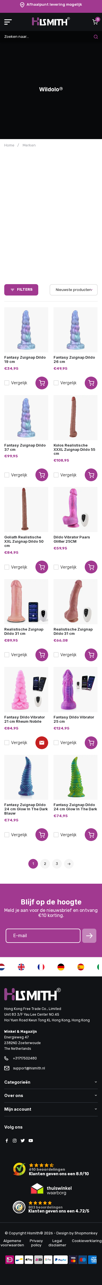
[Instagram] (14, 1141)
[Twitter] (22, 1141)
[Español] (81, 967)
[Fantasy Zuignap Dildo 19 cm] (26, 329)
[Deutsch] (61, 967)
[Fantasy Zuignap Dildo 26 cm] (75, 329)
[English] (21, 967)
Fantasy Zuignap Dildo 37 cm (25, 447)
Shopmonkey (86, 1233)
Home (9, 145)
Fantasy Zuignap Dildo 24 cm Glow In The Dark (75, 806)
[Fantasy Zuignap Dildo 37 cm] (26, 417)
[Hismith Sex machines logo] (51, 24)
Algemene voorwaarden (12, 1243)
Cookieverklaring (87, 1241)
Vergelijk (19, 382)
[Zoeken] (96, 36)
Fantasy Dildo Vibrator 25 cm (74, 719)
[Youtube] (30, 1141)
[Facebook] (6, 1141)
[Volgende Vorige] (69, 864)
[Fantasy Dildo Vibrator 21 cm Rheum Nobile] (26, 689)
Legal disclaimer (57, 1243)
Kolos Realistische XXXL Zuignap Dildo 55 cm (74, 449)
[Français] (41, 967)
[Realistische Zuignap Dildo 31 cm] (26, 601)
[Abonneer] (89, 936)
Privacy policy (36, 1243)
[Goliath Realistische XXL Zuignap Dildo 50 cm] (26, 509)
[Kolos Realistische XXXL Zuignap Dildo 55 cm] (75, 417)
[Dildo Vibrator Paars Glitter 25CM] (75, 509)
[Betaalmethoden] (9, 1260)
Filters (25, 289)
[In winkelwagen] (41, 383)
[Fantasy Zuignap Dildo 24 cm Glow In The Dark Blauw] (26, 777)
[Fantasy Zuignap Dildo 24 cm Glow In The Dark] (75, 777)
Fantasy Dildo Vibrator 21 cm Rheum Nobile (24, 719)
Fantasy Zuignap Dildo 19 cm (25, 359)
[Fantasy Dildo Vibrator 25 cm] (75, 689)
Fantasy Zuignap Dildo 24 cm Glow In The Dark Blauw (26, 808)
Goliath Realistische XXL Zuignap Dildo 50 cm (24, 541)
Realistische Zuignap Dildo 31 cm (23, 631)
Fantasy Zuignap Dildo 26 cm (74, 359)
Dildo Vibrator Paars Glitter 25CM (72, 539)
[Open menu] (8, 22)
